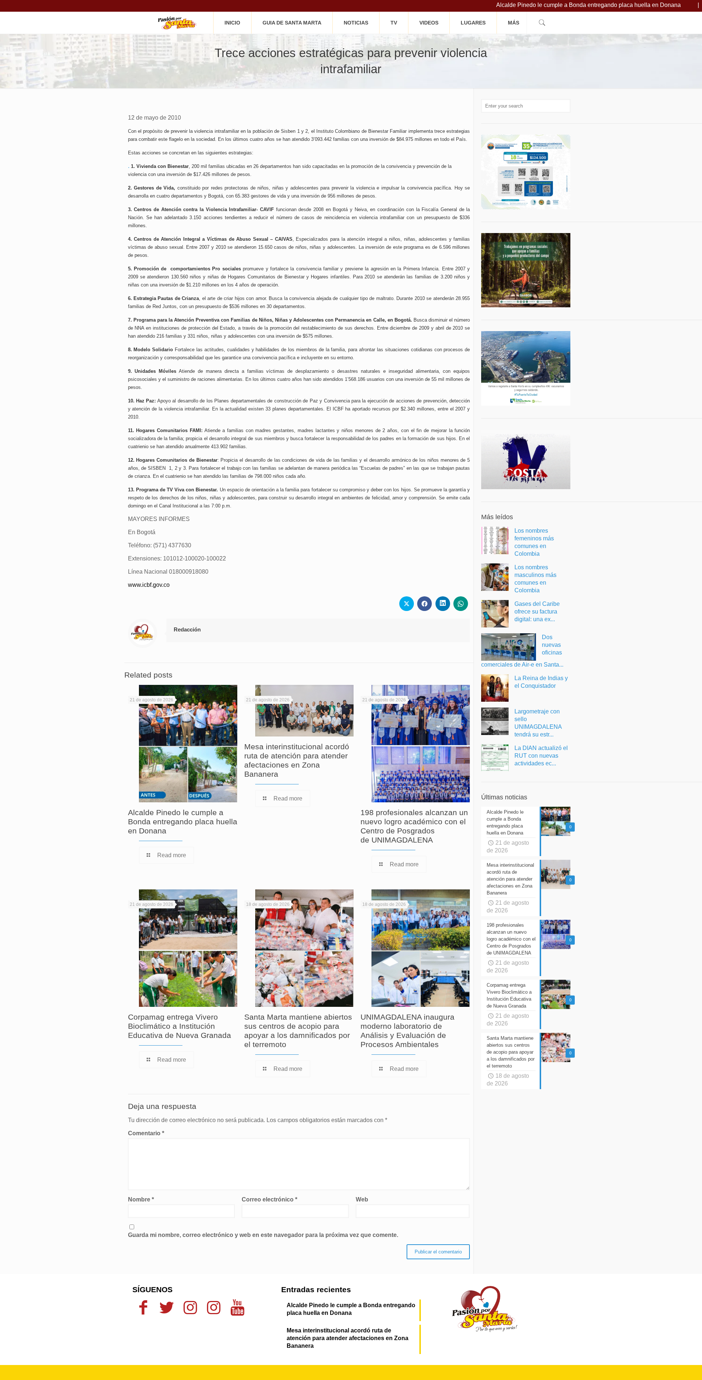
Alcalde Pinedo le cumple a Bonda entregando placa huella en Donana (550, 5)
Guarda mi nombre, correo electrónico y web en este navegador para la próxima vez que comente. (263, 1235)
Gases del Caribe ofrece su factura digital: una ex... (537, 611)
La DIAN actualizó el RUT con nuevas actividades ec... (541, 755)
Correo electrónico (269, 1199)
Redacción (187, 629)
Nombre (141, 1199)
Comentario (146, 1133)
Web (362, 1199)
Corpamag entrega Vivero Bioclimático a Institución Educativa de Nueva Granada (179, 1026)
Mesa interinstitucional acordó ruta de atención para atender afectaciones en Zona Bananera (347, 1338)
